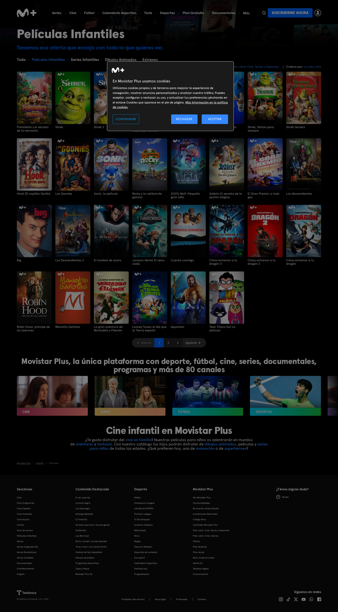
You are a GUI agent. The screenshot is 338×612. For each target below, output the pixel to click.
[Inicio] (26, 13)
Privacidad (181, 599)
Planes (196, 541)
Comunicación (200, 574)
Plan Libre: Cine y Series (205, 535)
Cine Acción (23, 519)
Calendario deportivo (119, 13)
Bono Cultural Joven (203, 557)
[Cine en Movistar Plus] (52, 396)
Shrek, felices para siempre (261, 128)
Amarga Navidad (84, 514)
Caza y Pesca (82, 568)
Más (246, 13)
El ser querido (83, 497)
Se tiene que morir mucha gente (93, 525)
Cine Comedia (24, 514)
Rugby (137, 541)
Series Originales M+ (27, 546)
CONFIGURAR (126, 119)
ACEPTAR (215, 119)
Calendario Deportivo (145, 563)
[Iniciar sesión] (318, 13)
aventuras (84, 444)
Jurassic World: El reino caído (148, 262)
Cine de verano (25, 530)
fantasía (104, 444)
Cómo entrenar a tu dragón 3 (223, 262)
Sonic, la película (106, 193)
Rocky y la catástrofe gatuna (147, 195)
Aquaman (177, 327)
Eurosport (139, 557)
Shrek (59, 127)
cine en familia (138, 439)
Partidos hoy (140, 568)
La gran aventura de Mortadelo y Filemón (108, 328)
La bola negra (83, 503)
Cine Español (24, 508)
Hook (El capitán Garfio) (33, 193)
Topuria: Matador (143, 546)
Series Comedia (25, 557)
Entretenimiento (25, 568)
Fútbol (89, 13)
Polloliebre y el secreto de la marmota (33, 128)
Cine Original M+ (25, 503)
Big (19, 260)
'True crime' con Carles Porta (91, 546)
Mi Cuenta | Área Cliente (206, 508)
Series (56, 13)
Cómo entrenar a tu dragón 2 (262, 262)
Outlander (81, 530)
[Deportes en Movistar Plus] (285, 396)
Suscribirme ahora (290, 13)
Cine (72, 13)
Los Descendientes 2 (69, 260)
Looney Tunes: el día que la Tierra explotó (149, 328)
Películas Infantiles (27, 535)
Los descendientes (299, 193)
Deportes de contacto (145, 552)
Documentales (223, 13)
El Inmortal (81, 519)
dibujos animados (220, 444)
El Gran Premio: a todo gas (263, 195)
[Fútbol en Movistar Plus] (207, 396)
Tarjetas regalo (201, 568)
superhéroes (235, 448)
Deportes (167, 13)
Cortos (20, 525)
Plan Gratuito (193, 13)
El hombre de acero (107, 260)
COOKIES (202, 599)
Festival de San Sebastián (89, 552)
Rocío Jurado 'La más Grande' (91, 541)
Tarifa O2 (198, 563)
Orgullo (21, 574)
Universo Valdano (143, 525)
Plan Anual (198, 552)
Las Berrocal (82, 535)
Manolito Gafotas (67, 327)
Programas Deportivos (87, 563)
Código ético (199, 519)
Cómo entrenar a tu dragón (300, 262)
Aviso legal (160, 599)
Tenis (148, 13)
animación (205, 448)
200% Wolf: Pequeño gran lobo (185, 195)
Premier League (142, 514)
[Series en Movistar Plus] (130, 396)
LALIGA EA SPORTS (143, 508)
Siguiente (191, 342)
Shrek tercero (295, 127)
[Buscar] (264, 13)
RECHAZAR (184, 119)
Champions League (144, 503)
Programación (141, 574)
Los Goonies (63, 193)
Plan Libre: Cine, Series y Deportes (211, 530)
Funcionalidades (201, 503)
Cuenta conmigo (182, 260)
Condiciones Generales (205, 514)
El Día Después (142, 519)
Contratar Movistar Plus (205, 525)
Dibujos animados (85, 557)
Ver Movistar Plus (202, 497)
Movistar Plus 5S (84, 574)
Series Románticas (26, 552)
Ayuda (285, 497)
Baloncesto (140, 530)
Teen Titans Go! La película (222, 328)
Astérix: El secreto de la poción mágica (225, 195)
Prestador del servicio (133, 599)
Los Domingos (83, 508)
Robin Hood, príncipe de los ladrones (33, 328)
